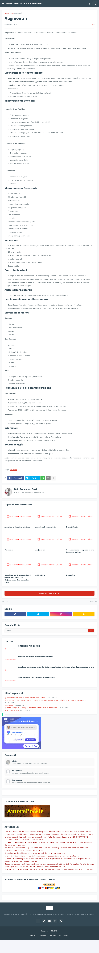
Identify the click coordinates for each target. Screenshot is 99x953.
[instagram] (61, 614)
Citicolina (9, 705)
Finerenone (10, 550)
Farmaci (18, 13)
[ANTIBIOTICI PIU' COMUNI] (10, 649)
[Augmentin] (49, 539)
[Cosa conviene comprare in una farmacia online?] (80, 539)
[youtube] (49, 921)
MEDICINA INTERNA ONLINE (24, 3)
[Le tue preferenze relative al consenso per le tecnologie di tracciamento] (2, 714)
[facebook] (15, 614)
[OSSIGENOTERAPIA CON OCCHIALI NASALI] (10, 680)
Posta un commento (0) (49, 593)
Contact (52, 935)
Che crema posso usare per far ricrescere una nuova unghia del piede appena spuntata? (44, 700)
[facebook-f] (38, 921)
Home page (9, 13)
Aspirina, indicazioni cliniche (17, 527)
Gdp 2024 (54, 931)
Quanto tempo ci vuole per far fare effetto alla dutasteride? (31, 708)
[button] (3, 3)
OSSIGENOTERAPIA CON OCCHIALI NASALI (36, 678)
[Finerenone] (19, 539)
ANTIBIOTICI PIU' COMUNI (29, 646)
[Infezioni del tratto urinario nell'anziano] (10, 659)
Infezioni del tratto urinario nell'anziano (35, 656)
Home (32, 935)
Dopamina (70, 575)
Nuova (5, 602)
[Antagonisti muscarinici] (49, 516)
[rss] (84, 614)
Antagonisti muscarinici (45, 527)
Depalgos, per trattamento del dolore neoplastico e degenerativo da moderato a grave (18, 578)
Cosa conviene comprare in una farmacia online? (80, 551)
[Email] (48, 478)
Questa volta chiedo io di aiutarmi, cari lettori (25, 698)
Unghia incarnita (12, 710)
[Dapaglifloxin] (80, 516)
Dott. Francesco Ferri (25, 489)
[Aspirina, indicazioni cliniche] (19, 516)
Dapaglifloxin (72, 527)
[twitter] (38, 614)
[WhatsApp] (42, 478)
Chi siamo (42, 935)
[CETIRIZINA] (49, 564)
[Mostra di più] (53, 478)
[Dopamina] (80, 564)
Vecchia (93, 602)
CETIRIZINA (40, 575)
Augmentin (40, 550)
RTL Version (64, 935)
